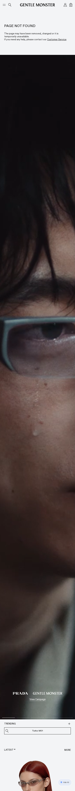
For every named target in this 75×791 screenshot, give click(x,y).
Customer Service (56, 39)
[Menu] (4, 5)
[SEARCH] (69, 723)
